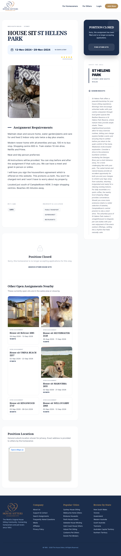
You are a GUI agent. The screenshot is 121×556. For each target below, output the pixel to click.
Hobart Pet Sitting (70, 529)
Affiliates (36, 526)
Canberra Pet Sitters (71, 533)
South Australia (99, 523)
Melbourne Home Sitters (72, 513)
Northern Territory (100, 533)
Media (35, 523)
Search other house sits (40, 267)
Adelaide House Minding (72, 523)
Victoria (96, 513)
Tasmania (97, 526)
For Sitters (87, 6)
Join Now (111, 6)
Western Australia (100, 519)
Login (99, 6)
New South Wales (100, 509)
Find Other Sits (101, 47)
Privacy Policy (38, 529)
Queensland (98, 516)
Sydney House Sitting (71, 509)
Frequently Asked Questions (44, 519)
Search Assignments (41, 516)
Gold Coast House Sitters (73, 526)
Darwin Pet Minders (70, 536)
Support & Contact (40, 513)
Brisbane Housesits (70, 516)
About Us (36, 509)
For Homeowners (70, 6)
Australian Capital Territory (104, 529)
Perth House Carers (70, 519)
